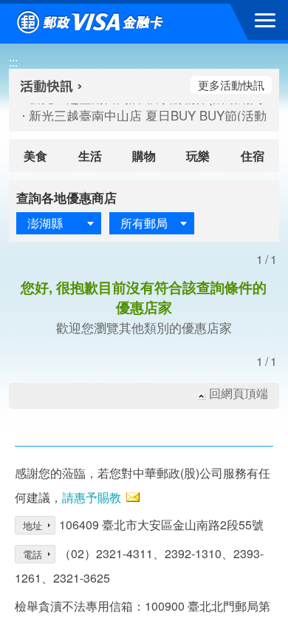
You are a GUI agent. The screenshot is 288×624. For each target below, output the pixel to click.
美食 (35, 155)
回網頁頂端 (238, 393)
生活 (90, 155)
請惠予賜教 (91, 497)
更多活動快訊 (231, 84)
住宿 (252, 155)
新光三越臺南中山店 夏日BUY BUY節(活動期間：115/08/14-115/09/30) (139, 115)
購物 (144, 155)
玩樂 (198, 155)
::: (13, 61)
